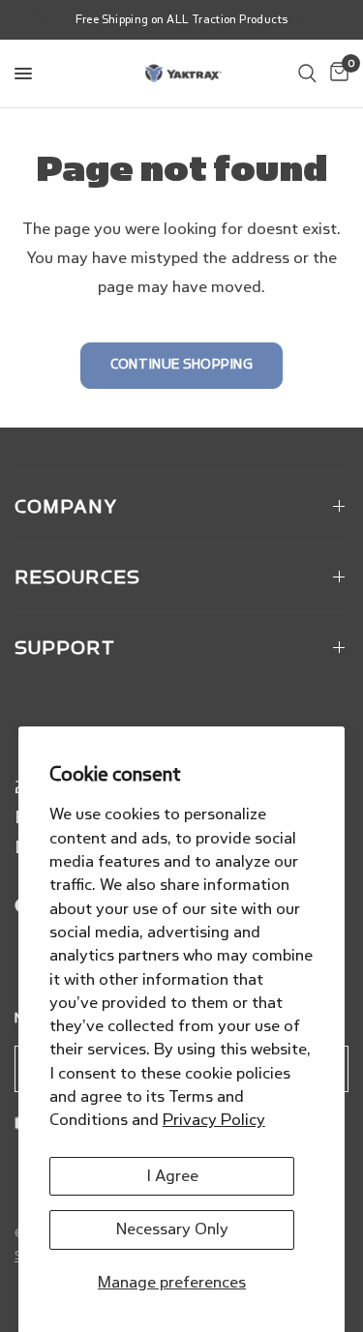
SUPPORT (65, 648)
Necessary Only (172, 1229)
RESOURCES (77, 577)
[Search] (307, 73)
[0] (335, 73)
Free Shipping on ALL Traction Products (182, 20)
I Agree (172, 1176)
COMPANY (66, 507)
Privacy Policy (214, 1119)
